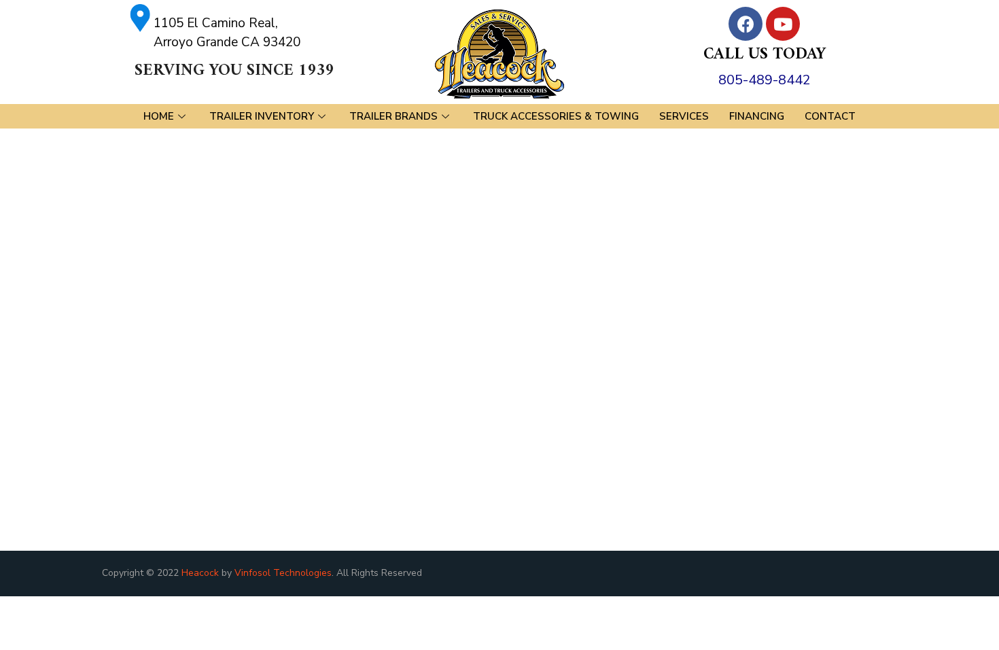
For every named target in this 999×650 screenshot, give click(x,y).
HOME (158, 116)
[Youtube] (783, 24)
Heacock (200, 572)
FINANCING (756, 116)
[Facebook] (746, 24)
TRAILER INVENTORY (261, 116)
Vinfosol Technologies (283, 572)
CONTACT (830, 116)
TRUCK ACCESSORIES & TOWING (556, 116)
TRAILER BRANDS (393, 116)
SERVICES (684, 116)
